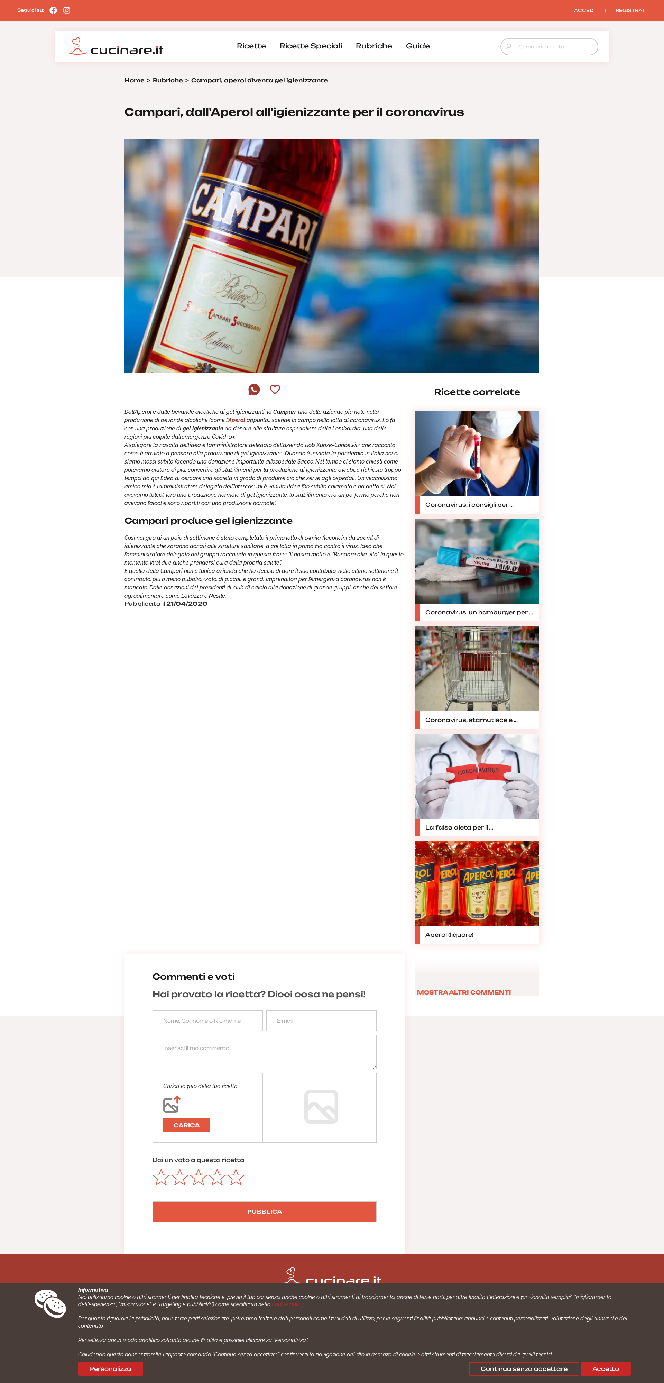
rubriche (374, 46)
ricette (251, 46)
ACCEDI (584, 10)
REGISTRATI (631, 10)
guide (418, 46)
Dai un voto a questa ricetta (199, 1159)
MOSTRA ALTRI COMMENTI (464, 992)
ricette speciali (311, 46)
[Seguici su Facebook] (51, 10)
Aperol (236, 420)
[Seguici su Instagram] (65, 10)
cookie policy (288, 1304)
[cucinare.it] (116, 46)
